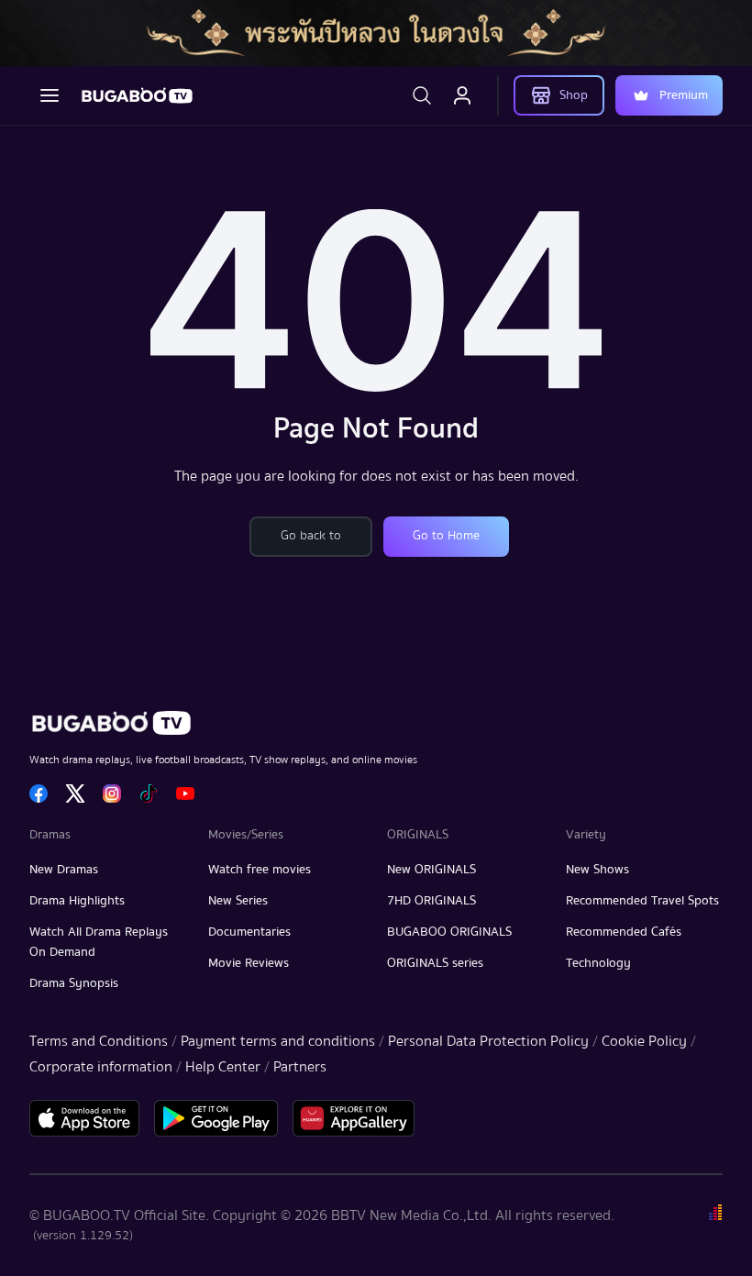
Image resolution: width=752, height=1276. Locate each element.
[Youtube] (185, 793)
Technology (598, 963)
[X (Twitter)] (75, 793)
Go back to (311, 536)
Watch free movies (259, 870)
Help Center (222, 1067)
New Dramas (63, 870)
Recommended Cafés (623, 932)
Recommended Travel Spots (642, 901)
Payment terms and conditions (278, 1041)
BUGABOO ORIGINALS (449, 932)
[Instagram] (112, 793)
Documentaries (249, 932)
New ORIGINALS (431, 870)
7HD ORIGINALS (431, 901)
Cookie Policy (644, 1041)
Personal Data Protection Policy (488, 1041)
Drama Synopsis (73, 983)
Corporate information (100, 1067)
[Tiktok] (148, 793)
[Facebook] (38, 793)
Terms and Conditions (98, 1041)
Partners (299, 1067)
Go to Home (446, 536)
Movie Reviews (248, 963)
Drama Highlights (77, 901)
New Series (238, 901)
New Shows (597, 870)
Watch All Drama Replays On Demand (98, 942)
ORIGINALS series (435, 963)
